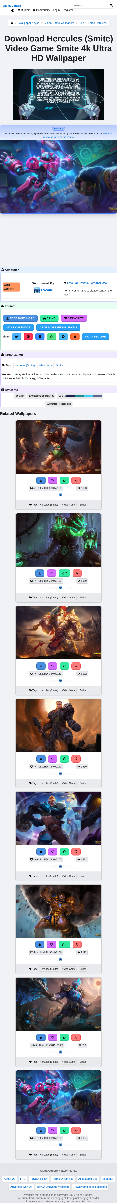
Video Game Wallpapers (60, 23)
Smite (59, 365)
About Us (9, 1178)
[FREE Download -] (41, 480)
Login (56, 10)
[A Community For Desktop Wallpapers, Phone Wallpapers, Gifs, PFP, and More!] (12, 23)
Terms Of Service (62, 1178)
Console (99, 374)
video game (45, 365)
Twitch (110, 374)
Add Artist (9, 286)
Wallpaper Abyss (29, 23)
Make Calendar (18, 327)
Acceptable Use (88, 1178)
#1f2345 (70, 396)
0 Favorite (75, 318)
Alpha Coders (12, 5)
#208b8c (79, 396)
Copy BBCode (95, 336)
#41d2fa (88, 396)
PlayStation (22, 374)
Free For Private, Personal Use (87, 283)
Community (42, 10)
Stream (72, 374)
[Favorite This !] (52, 480)
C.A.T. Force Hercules (93, 23)
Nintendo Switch (13, 378)
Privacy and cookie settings (90, 1186)
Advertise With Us (21, 1186)
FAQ (23, 1178)
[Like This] (64, 480)
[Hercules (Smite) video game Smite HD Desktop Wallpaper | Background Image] (58, 472)
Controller (51, 374)
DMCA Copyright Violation (53, 1186)
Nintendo (37, 374)
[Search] (111, 5)
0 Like (50, 318)
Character (43, 378)
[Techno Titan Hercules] (58, 844)
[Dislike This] (76, 480)
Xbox (62, 374)
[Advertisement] (58, 239)
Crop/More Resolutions (58, 327)
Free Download (21, 318)
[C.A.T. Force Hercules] (58, 1122)
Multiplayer (85, 374)
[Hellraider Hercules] (58, 1029)
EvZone (47, 290)
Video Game (69, 504)
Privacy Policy (39, 1178)
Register (68, 10)
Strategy (30, 378)
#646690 (97, 396)
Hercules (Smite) (24, 365)
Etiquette (107, 1178)
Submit (25, 10)
